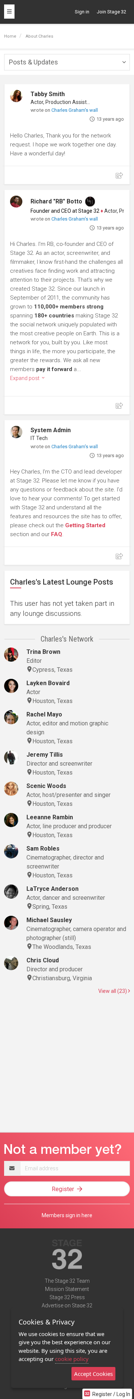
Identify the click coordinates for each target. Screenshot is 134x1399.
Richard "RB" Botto (56, 201)
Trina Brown (43, 651)
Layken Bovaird (48, 683)
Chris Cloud (42, 960)
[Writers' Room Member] (90, 202)
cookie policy (72, 1358)
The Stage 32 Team (67, 1281)
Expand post (25, 378)
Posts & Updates (33, 62)
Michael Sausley (49, 920)
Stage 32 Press (67, 1297)
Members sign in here (67, 1215)
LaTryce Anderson (52, 888)
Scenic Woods (46, 785)
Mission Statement (67, 1289)
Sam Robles (43, 848)
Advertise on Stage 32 (67, 1305)
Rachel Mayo (44, 714)
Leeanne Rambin (49, 817)
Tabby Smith (48, 94)
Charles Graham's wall (74, 110)
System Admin (51, 430)
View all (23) (113, 991)
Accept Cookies (93, 1373)
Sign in (82, 12)
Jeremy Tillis (44, 754)
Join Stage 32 (111, 12)
